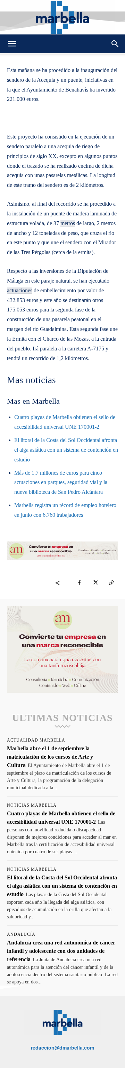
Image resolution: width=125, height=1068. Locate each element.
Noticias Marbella (32, 805)
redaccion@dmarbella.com (62, 1047)
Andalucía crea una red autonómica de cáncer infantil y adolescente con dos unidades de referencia (61, 951)
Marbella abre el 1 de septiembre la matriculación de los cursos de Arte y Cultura (50, 756)
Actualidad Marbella (36, 740)
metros (67, 223)
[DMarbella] (62, 17)
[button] (12, 43)
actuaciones (19, 290)
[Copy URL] (111, 583)
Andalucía (21, 934)
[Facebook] (79, 583)
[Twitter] (95, 583)
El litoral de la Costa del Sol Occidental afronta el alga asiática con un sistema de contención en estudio (66, 449)
